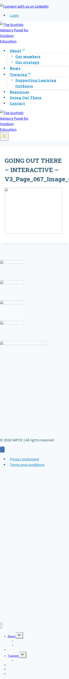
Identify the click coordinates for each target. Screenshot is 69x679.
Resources (19, 92)
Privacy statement (24, 458)
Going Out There (25, 97)
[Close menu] (1, 625)
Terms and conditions (27, 464)
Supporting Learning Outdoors (35, 83)
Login (14, 15)
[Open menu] (4, 136)
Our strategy (27, 62)
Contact (17, 103)
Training (13, 656)
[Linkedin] (2, 450)
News (15, 68)
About (12, 636)
